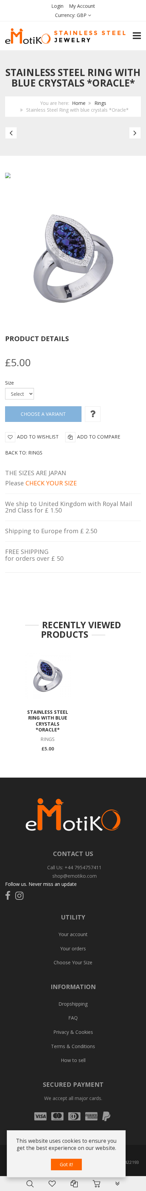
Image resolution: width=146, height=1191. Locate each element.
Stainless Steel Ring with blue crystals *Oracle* (47, 721)
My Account (82, 6)
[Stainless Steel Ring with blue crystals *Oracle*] (48, 676)
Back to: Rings (23, 452)
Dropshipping (73, 1004)
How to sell (73, 1060)
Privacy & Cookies (73, 1032)
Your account (73, 934)
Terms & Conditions (73, 1046)
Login (57, 6)
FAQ (73, 1018)
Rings (100, 103)
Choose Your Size (73, 962)
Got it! (66, 1164)
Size (9, 382)
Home (79, 103)
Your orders (73, 948)
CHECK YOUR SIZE (51, 483)
